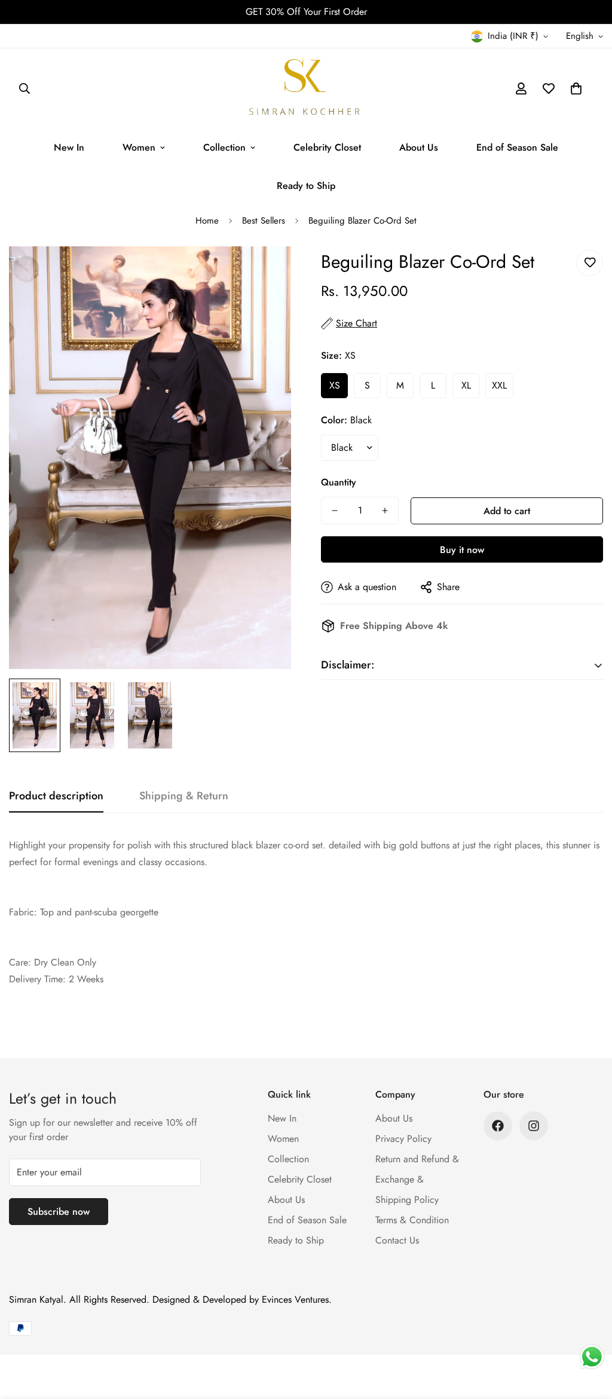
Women (139, 147)
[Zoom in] (265, 271)
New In (69, 147)
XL (466, 385)
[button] (576, 88)
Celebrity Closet (327, 147)
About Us (418, 147)
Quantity (338, 482)
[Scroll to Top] (588, 1334)
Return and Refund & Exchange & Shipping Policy (417, 1179)
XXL (499, 385)
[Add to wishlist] (589, 262)
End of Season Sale (517, 147)
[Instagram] (533, 1125)
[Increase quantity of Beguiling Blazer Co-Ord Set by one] (385, 510)
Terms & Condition (412, 1220)
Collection (224, 147)
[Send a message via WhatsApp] (592, 1357)
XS (334, 385)
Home (207, 220)
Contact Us (397, 1240)
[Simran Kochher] (306, 88)
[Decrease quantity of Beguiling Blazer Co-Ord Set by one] (335, 510)
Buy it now (462, 550)
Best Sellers (263, 220)
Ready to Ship (306, 186)
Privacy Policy (403, 1139)
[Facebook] (498, 1125)
